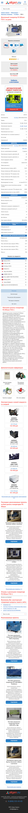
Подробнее (14, 541)
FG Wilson (16, 145)
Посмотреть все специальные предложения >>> (14, 497)
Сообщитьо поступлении (14, 81)
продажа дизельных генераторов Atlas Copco (14, 606)
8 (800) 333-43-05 (15, 801)
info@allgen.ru (14, 809)
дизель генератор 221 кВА (9, 608)
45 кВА (21, 126)
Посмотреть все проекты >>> (14, 589)
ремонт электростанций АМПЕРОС (12, 610)
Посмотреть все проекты (14, 787)
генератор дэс (6, 604)
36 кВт (25, 126)
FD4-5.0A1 (24, 148)
